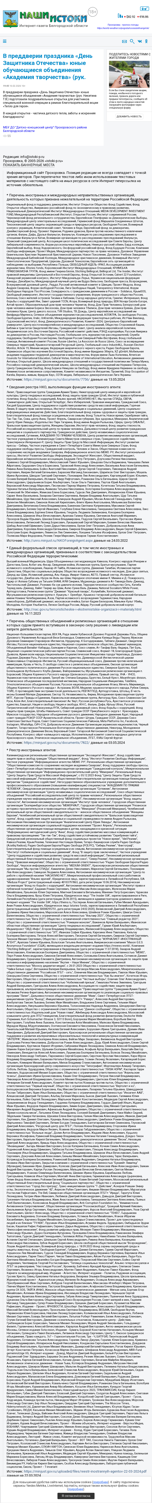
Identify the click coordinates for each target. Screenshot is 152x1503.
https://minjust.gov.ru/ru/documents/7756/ (57, 379)
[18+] (45, 19)
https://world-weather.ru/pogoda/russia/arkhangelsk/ (123, 28)
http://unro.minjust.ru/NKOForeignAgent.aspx (58, 541)
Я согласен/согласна (76, 1495)
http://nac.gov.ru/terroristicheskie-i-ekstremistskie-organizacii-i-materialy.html (82, 609)
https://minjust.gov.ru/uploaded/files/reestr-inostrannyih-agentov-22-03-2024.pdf (85, 1471)
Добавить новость (129, 116)
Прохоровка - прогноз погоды (123, 25)
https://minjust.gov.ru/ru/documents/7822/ (57, 743)
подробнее (100, 1482)
